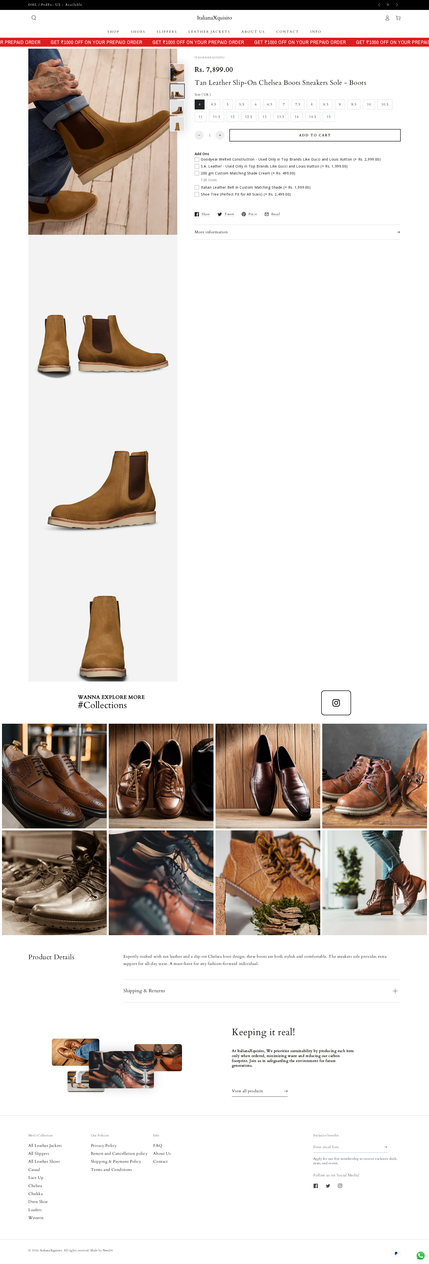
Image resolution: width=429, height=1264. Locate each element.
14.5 (312, 116)
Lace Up (35, 1177)
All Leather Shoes (44, 1161)
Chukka (35, 1193)
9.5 (354, 104)
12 (233, 116)
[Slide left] (379, 5)
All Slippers (38, 1153)
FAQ (157, 1145)
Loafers (34, 1210)
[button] (33, 17)
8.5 (325, 104)
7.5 (297, 104)
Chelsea (35, 1186)
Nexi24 (108, 1250)
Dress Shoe (38, 1201)
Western (35, 1218)
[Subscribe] (386, 1147)
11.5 (216, 116)
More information (211, 232)
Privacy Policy (104, 1145)
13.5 (280, 116)
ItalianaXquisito (51, 1250)
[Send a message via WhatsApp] (421, 1256)
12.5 (248, 116)
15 (329, 116)
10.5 (385, 104)
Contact (160, 1161)
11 (201, 116)
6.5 (269, 104)
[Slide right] (396, 5)
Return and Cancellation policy (119, 1153)
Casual (34, 1169)
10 (369, 104)
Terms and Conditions (111, 1169)
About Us (162, 1153)
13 (265, 116)
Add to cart (315, 135)
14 (297, 116)
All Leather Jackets (45, 1145)
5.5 (241, 104)
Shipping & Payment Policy (116, 1161)
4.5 (213, 104)
